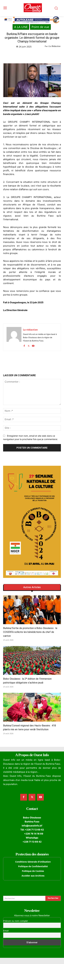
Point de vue (40, 27)
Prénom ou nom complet (15, 921)
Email (6, 930)
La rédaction (30, 329)
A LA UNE (21, 27)
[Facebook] (16, 54)
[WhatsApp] (30, 54)
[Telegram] (37, 54)
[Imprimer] (44, 54)
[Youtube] (33, 345)
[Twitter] (23, 54)
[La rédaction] (14, 337)
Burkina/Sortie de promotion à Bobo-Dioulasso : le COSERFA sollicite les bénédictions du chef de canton (30, 632)
